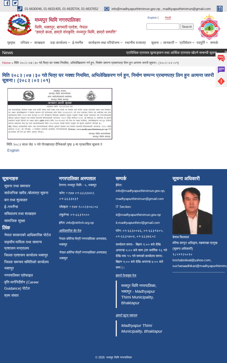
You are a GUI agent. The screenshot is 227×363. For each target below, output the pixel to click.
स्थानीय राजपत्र (135, 43)
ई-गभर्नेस (77, 43)
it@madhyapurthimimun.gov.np (138, 215)
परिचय (25, 43)
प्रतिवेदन (185, 43)
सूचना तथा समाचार (17, 186)
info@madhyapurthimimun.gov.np (140, 191)
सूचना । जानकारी (162, 43)
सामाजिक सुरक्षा (14, 221)
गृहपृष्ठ (11, 43)
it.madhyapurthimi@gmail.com (138, 222)
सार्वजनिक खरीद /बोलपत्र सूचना (26, 193)
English (152, 17)
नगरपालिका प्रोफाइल (18, 275)
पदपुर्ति (201, 43)
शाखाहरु (39, 43)
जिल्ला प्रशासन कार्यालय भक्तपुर (26, 255)
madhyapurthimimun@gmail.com (140, 199)
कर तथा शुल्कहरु (15, 200)
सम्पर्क (214, 43)
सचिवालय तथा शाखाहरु (20, 214)
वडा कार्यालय (58, 43)
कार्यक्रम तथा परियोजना (103, 43)
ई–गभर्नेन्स (11, 207)
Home (6, 62)
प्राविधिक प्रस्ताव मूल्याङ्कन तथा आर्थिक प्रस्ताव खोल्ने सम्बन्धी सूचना (168, 53)
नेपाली (168, 17)
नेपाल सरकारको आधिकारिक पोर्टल (27, 235)
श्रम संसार (11, 295)
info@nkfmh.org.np (80, 222)
